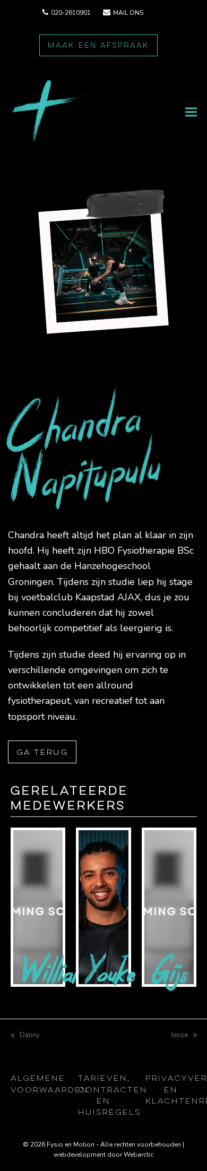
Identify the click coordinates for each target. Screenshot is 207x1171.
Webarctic (138, 1154)
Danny (25, 1035)
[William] (38, 906)
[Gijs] (169, 906)
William (54, 972)
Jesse (179, 1035)
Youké (111, 972)
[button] (191, 112)
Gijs (170, 972)
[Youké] (103, 906)
